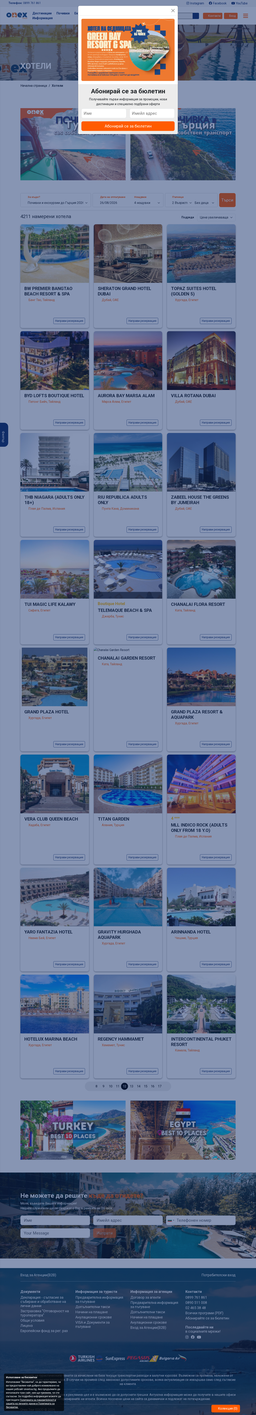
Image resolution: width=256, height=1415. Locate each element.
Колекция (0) (227, 1408)
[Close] (173, 10)
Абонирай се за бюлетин (128, 126)
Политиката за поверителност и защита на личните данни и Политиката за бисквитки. (31, 1404)
